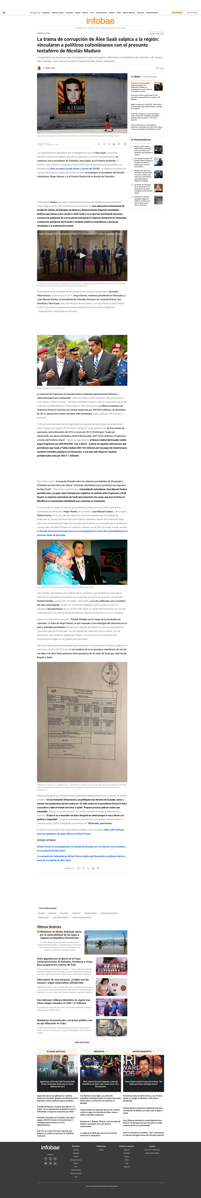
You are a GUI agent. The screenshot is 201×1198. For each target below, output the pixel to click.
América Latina (43, 33)
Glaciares (91, 28)
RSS (76, 1177)
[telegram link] (50, 1163)
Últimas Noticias (129, 13)
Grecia (85, 28)
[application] (82, 255)
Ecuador (41, 913)
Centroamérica (101, 13)
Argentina (46, 13)
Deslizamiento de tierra (108, 28)
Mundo (112, 13)
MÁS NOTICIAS (82, 1042)
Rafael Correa (43, 917)
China (97, 28)
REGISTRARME (177, 13)
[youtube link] (45, 1163)
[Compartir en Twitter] (109, 144)
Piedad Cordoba (91, 913)
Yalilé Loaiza (50, 68)
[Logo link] (100, 20)
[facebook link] (45, 1158)
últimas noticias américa (82, 917)
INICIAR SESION (192, 13)
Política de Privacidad (152, 1153)
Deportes (140, 13)
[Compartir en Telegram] (119, 144)
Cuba (119, 13)
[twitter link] (50, 1158)
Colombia (69, 13)
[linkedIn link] (55, 1163)
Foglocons (76, 913)
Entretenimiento (152, 13)
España (78, 13)
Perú (92, 13)
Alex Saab (64, 913)
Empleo (101, 1150)
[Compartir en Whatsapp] (99, 144)
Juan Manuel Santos (60, 917)
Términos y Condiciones (152, 1150)
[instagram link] (55, 1158)
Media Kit (127, 1167)
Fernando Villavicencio (109, 913)
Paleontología (121, 28)
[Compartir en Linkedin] (114, 144)
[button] (4, 13)
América (76, 1150)
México (85, 13)
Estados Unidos (58, 13)
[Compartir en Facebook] (104, 144)
